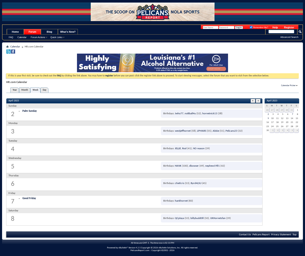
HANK (178, 166)
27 (272, 110)
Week (35, 90)
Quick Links (56, 37)
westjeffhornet (183, 131)
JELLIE (178, 148)
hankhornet (181, 201)
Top (294, 234)
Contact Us (245, 234)
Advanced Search (289, 37)
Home (15, 31)
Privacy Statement (281, 234)
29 (282, 110)
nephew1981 (212, 166)
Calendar (22, 37)
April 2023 (272, 101)
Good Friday (29, 198)
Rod (184, 148)
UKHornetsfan (218, 218)
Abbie (216, 131)
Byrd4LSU (196, 183)
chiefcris (179, 183)
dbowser (194, 166)
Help (275, 27)
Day (44, 90)
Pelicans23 (231, 131)
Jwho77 (179, 113)
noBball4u (190, 113)
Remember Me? (260, 27)
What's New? (68, 31)
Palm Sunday (29, 111)
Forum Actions (38, 37)
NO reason (199, 148)
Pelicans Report (261, 234)
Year (15, 90)
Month (24, 90)
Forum (32, 31)
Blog (49, 31)
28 (277, 110)
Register (289, 27)
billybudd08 (197, 218)
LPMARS (201, 131)
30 (287, 110)
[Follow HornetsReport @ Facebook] (13, 53)
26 (267, 110)
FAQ (11, 37)
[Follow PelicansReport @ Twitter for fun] (8, 53)
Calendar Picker (288, 85)
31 (291, 110)
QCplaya (179, 218)
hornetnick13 (209, 113)
